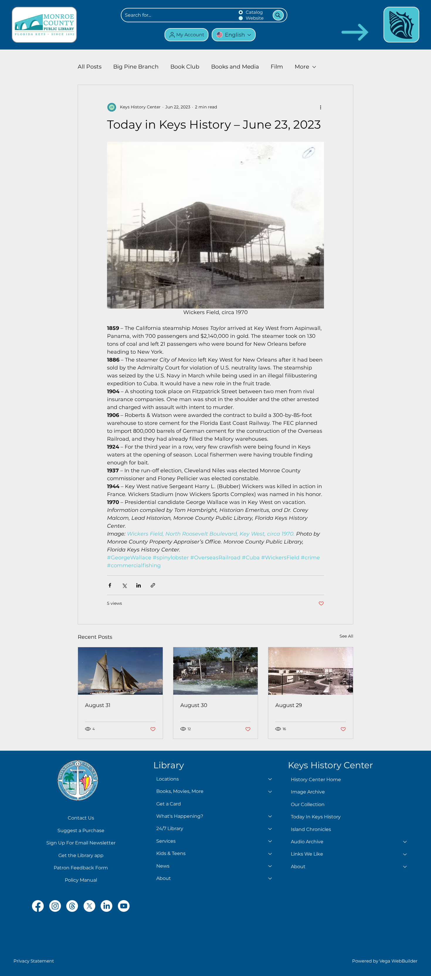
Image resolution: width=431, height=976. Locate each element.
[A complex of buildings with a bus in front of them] (310, 671)
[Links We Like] (405, 854)
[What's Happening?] (270, 816)
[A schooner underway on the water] (120, 671)
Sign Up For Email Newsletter (81, 843)
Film (277, 66)
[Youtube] (124, 906)
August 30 (193, 705)
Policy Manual (81, 880)
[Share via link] (153, 585)
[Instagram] (55, 906)
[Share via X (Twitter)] (124, 585)
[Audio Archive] (405, 842)
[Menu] (401, 24)
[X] (89, 906)
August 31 (98, 705)
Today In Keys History (316, 817)
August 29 (288, 705)
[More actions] (320, 107)
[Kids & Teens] (270, 853)
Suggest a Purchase (80, 830)
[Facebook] (38, 906)
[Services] (270, 841)
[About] (270, 878)
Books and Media (235, 66)
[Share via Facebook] (110, 585)
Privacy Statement (33, 961)
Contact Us (81, 818)
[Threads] (72, 906)
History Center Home (316, 779)
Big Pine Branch (136, 66)
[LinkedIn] (106, 906)
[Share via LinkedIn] (138, 585)
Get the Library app (80, 855)
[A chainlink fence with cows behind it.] (215, 671)
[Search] (278, 15)
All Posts (89, 66)
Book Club (184, 66)
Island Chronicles (311, 829)
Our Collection (308, 804)
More (302, 66)
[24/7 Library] (270, 828)
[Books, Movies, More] (270, 791)
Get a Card (168, 804)
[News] (270, 866)
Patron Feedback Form (81, 868)
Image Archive (308, 792)
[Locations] (270, 779)
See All (346, 636)
